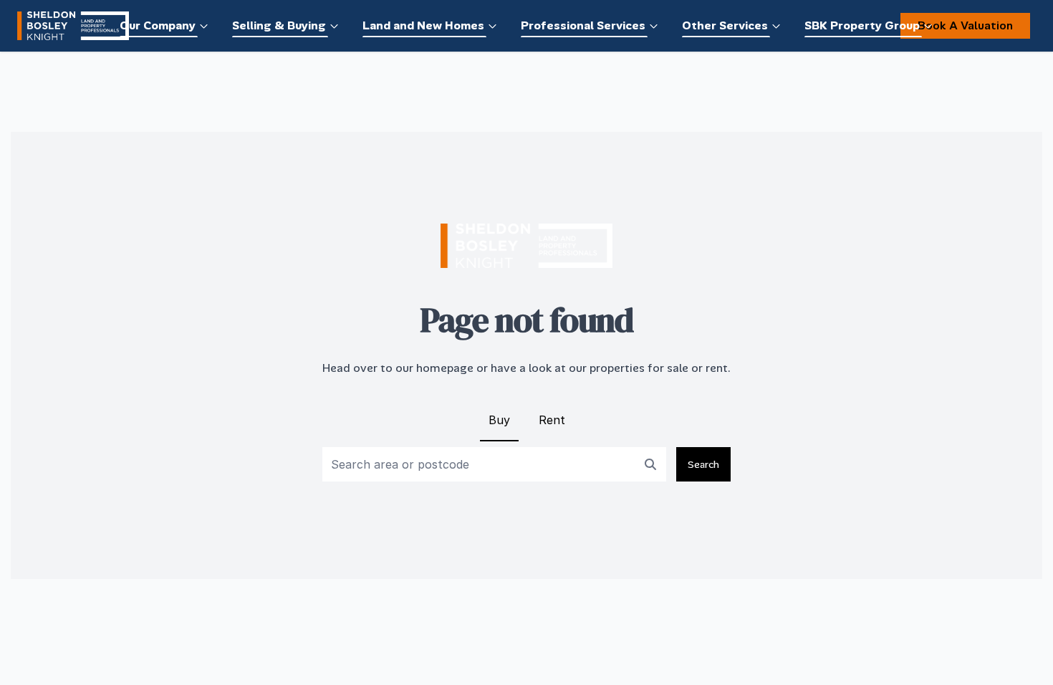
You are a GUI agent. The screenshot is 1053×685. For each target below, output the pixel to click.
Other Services (725, 25)
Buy (499, 420)
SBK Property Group (862, 25)
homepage (444, 367)
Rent (552, 420)
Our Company (158, 25)
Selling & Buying (279, 25)
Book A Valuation (965, 25)
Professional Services (583, 25)
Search (703, 464)
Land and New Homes (423, 25)
